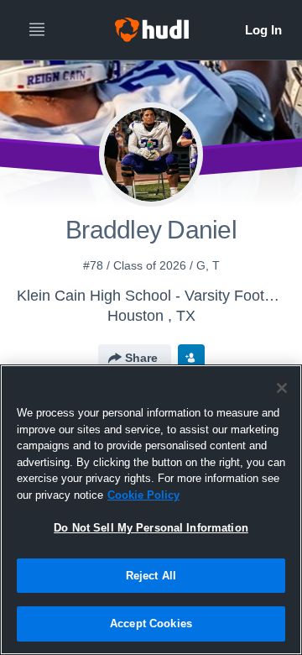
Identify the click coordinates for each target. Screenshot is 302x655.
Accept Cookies (151, 623)
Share (141, 357)
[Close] (281, 387)
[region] (151, 509)
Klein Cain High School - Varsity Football (152, 295)
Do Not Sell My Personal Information (151, 527)
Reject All (151, 575)
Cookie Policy (143, 495)
